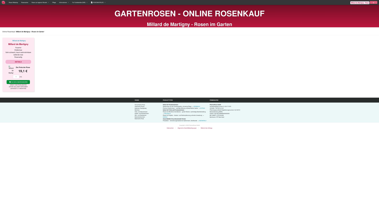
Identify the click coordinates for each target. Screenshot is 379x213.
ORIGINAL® (197, 106)
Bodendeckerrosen (140, 117)
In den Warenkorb (19, 82)
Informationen (63, 2)
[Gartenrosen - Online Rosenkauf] (373, 2)
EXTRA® (202, 108)
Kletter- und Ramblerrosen (142, 113)
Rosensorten (24, 2)
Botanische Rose (139, 118)
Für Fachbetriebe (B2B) (78, 2)
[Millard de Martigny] (18, 40)
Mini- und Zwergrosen (140, 115)
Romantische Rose (140, 105)
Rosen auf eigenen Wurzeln (39, 2)
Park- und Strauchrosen (141, 112)
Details (18, 62)
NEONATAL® (202, 120)
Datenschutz (170, 128)
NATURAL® (167, 113)
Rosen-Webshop (13, 2)
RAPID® (165, 117)
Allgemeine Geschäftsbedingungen (187, 128)
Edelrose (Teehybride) (141, 108)
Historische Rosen (140, 106)
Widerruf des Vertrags (206, 128)
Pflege (54, 2)
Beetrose (137, 110)
